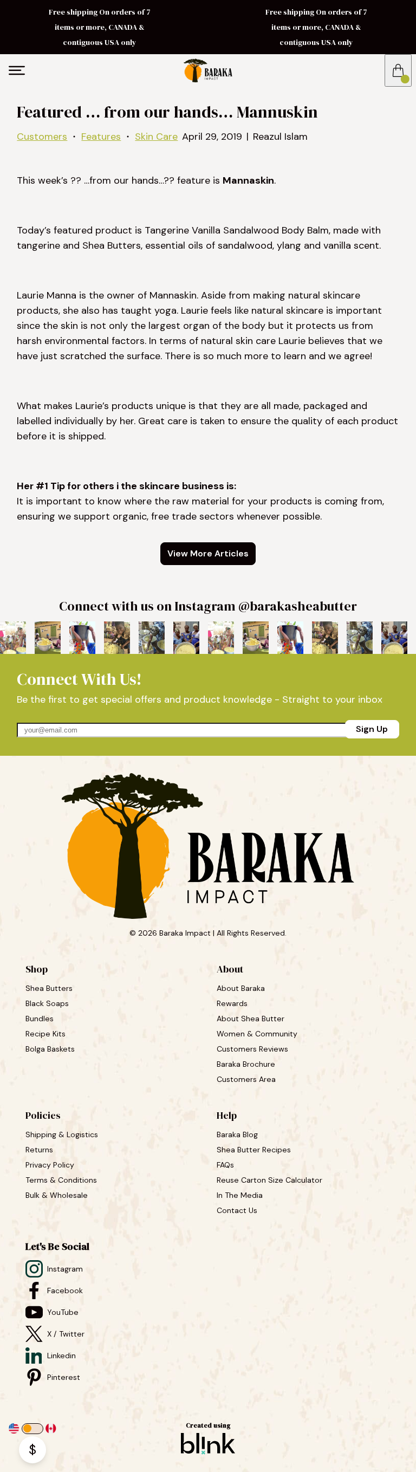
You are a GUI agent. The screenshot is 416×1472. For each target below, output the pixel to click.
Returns (39, 1150)
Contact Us (237, 1210)
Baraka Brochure (246, 1064)
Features (101, 136)
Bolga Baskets (51, 1049)
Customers (42, 136)
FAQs (225, 1165)
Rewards (232, 1003)
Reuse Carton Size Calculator (269, 1180)
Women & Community (258, 1034)
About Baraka (241, 988)
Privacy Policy (49, 1165)
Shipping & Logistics (61, 1134)
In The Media (240, 1195)
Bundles (40, 1018)
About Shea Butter (250, 1018)
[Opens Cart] (398, 70)
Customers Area (246, 1079)
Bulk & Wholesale (56, 1195)
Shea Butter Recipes (254, 1150)
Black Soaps (48, 1003)
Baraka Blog (237, 1134)
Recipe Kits (46, 1034)
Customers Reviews (253, 1049)
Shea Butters (50, 988)
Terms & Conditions (61, 1180)
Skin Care (156, 136)
